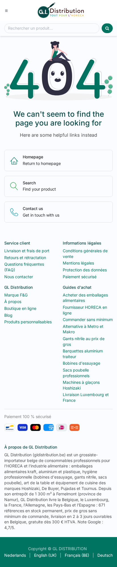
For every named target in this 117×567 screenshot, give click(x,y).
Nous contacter (18, 276)
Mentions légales (78, 263)
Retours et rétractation (25, 257)
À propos (12, 301)
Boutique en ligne (20, 308)
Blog (8, 315)
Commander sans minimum (88, 319)
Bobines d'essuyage (81, 363)
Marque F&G (16, 294)
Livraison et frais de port (26, 250)
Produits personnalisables (28, 321)
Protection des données (85, 269)
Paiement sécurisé (80, 276)
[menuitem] (15, 555)
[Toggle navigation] (6, 10)
